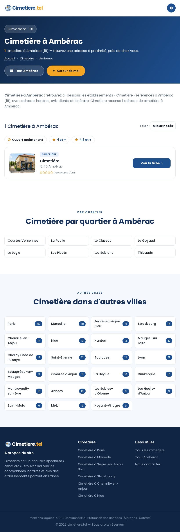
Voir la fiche (150, 163)
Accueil (9, 58)
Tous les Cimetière (150, 450)
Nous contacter (147, 464)
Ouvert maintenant (27, 139)
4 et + (61, 139)
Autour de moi (68, 71)
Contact (144, 518)
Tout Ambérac (26, 71)
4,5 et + (85, 139)
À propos (130, 518)
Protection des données (104, 518)
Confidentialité (75, 518)
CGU (59, 518)
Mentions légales (42, 518)
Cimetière (27, 58)
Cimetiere (27, 8)
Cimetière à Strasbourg (96, 476)
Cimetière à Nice (91, 495)
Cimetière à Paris (91, 450)
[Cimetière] (22, 163)
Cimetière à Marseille (94, 457)
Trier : (145, 126)
